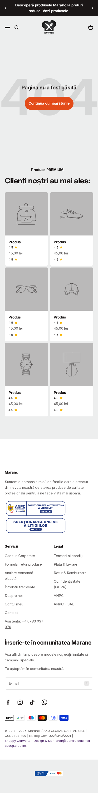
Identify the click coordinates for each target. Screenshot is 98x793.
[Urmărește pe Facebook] (8, 702)
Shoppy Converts (18, 740)
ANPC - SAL (64, 604)
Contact (11, 612)
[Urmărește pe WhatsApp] (44, 702)
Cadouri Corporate (20, 555)
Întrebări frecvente (20, 587)
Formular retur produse (23, 564)
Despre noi (14, 595)
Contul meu (14, 604)
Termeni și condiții (68, 555)
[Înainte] (92, 8)
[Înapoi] (5, 8)
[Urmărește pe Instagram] (20, 702)
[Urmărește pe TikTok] (32, 702)
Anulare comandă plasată (19, 576)
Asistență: (24, 624)
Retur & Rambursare (70, 573)
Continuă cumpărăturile (49, 103)
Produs (15, 242)
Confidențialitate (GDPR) (67, 584)
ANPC (59, 595)
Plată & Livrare (65, 564)
